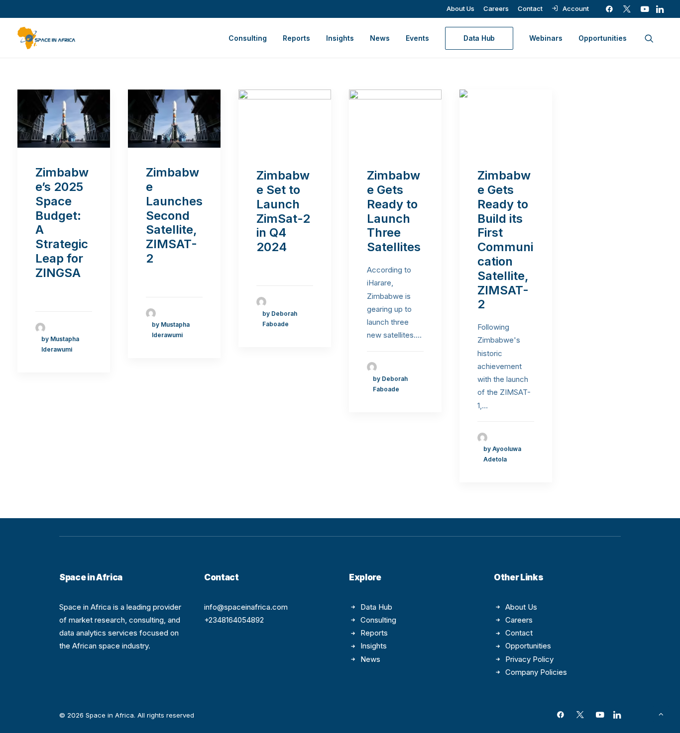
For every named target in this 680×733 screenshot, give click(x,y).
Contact (530, 8)
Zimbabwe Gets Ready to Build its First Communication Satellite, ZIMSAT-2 (505, 239)
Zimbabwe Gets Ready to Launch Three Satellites (394, 211)
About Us (460, 8)
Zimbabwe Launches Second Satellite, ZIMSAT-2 (174, 215)
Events (417, 38)
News (380, 38)
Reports (296, 38)
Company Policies (536, 672)
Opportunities (602, 38)
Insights (340, 38)
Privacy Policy (529, 659)
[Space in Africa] (46, 38)
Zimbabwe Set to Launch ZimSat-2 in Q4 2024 (283, 211)
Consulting (247, 38)
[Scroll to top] (661, 713)
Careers (496, 8)
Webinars (546, 38)
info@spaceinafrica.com (246, 607)
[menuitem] (460, 8)
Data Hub (376, 607)
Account (576, 8)
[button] (609, 9)
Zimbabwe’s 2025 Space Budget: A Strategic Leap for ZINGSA (62, 222)
